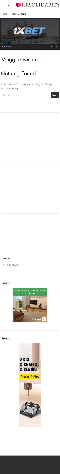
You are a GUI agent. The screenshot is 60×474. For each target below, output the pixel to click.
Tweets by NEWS (9, 264)
